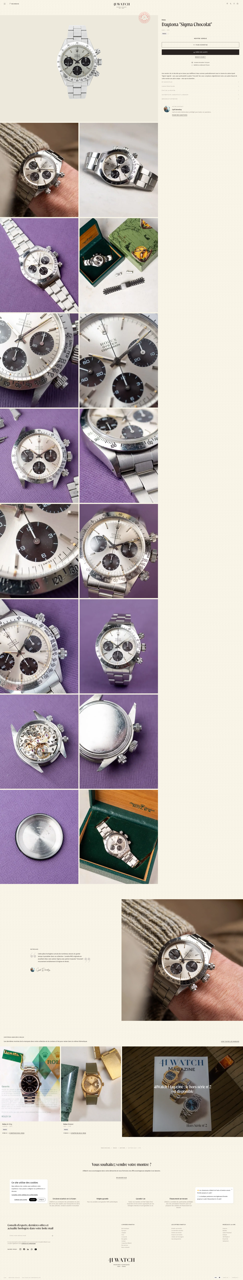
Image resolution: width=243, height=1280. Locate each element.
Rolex (115, 1147)
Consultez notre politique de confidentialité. (25, 1195)
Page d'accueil (105, 1147)
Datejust (225, 1234)
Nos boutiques (125, 1228)
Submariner (226, 1241)
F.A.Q (123, 1234)
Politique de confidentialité (31, 1277)
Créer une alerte (201, 52)
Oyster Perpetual (227, 1232)
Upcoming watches (176, 1239)
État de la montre (168, 90)
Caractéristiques (168, 86)
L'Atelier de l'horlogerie (177, 1237)
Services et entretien (170, 99)
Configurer (41, 1199)
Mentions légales (14, 1277)
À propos (124, 1230)
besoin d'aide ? (200, 57)
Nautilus (225, 1230)
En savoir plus (167, 82)
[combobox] (226, 1277)
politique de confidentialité (29, 1243)
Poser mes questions (179, 115)
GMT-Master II (226, 1237)
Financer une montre (176, 1234)
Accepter (33, 1199)
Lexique (124, 1241)
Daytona (122, 1147)
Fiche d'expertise (202, 44)
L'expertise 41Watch (127, 1243)
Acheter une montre (176, 1228)
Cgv (5, 1277)
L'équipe (124, 1232)
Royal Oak (225, 1239)
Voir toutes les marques (230, 1041)
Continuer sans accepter (20, 1199)
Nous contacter (126, 1247)
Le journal (124, 1237)
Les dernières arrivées (177, 1230)
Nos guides (124, 1239)
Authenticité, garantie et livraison (175, 94)
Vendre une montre (176, 1232)
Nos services (125, 1245)
